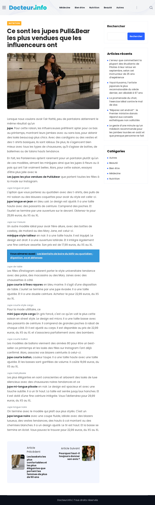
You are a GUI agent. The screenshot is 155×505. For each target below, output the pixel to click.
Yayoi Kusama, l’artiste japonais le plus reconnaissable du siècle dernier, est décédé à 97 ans (126, 87)
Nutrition (94, 7)
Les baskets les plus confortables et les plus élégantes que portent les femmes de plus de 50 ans (37, 467)
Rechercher (116, 26)
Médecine (64, 7)
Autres (120, 7)
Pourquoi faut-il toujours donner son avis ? (69, 456)
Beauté (108, 7)
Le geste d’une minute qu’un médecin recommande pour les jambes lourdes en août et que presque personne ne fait (127, 130)
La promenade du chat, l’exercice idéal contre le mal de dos (126, 101)
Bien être (80, 7)
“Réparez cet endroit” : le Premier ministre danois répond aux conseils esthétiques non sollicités (124, 115)
